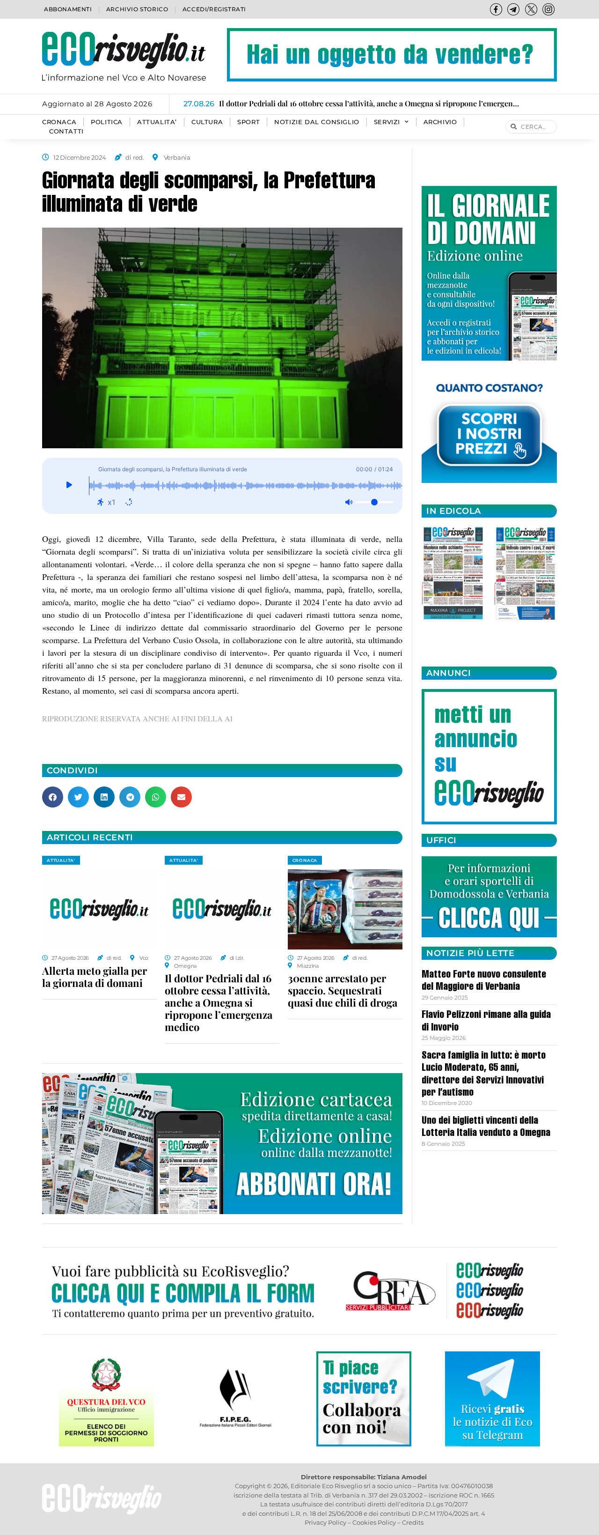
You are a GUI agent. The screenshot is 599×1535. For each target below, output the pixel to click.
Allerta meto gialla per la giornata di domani (94, 977)
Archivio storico (137, 9)
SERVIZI (387, 122)
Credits (413, 1522)
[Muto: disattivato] (349, 502)
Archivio (440, 122)
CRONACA (59, 122)
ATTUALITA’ (157, 122)
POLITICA (107, 122)
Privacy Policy (325, 1522)
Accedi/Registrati (214, 9)
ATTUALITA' (61, 860)
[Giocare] (69, 486)
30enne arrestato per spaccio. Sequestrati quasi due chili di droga (342, 990)
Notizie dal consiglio (316, 122)
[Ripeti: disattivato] (129, 502)
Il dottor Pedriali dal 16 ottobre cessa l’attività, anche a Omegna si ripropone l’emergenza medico (218, 1002)
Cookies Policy (374, 1522)
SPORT (248, 122)
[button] (52, 797)
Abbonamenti (68, 9)
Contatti (66, 131)
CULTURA (207, 122)
